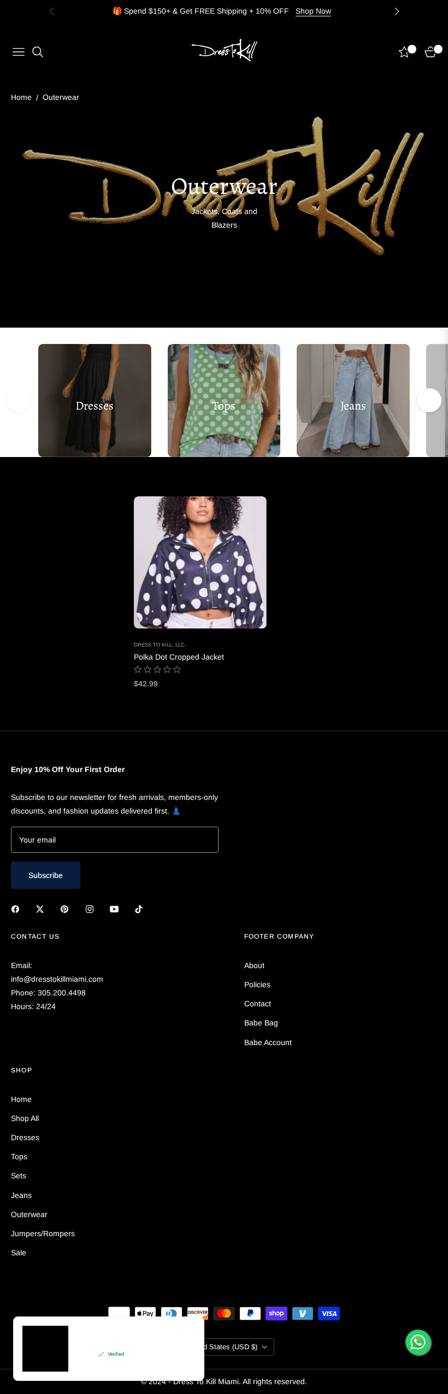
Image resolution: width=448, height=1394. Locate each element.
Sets (18, 1175)
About (254, 965)
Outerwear (29, 1214)
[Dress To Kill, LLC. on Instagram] (92, 909)
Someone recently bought (115, 1341)
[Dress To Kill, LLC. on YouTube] (117, 909)
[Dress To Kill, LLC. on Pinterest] (67, 909)
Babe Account (268, 1042)
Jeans (21, 1195)
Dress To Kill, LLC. (160, 645)
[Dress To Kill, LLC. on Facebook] (18, 909)
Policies (257, 984)
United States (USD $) (222, 1347)
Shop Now (313, 11)
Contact (257, 1003)
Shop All (25, 1118)
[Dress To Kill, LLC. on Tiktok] (141, 909)
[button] (429, 400)
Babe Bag (261, 1022)
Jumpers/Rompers (43, 1233)
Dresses (25, 1137)
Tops (19, 1156)
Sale (18, 1252)
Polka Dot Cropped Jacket (179, 656)
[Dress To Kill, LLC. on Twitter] (43, 909)
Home (21, 97)
